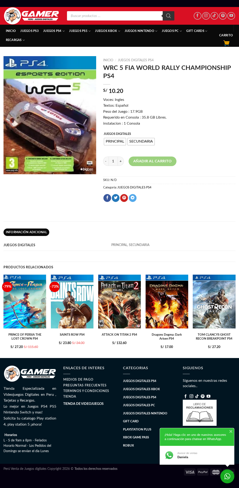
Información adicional (26, 232)
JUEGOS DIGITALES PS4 (136, 60)
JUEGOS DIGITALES (117, 134)
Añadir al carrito (152, 161)
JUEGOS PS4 (52, 31)
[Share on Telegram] (133, 198)
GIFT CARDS (195, 31)
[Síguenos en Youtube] (231, 16)
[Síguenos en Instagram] (206, 16)
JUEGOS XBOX (106, 31)
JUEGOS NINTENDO (139, 31)
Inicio (11, 31)
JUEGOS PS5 (78, 31)
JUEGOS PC (170, 31)
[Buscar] (168, 15)
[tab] (26, 232)
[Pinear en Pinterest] (124, 198)
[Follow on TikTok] (214, 16)
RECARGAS (14, 40)
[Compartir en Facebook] (107, 198)
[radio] (115, 141)
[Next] (235, 316)
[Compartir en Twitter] (116, 198)
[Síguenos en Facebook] (197, 16)
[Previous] (3, 316)
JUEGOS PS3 (29, 31)
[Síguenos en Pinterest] (223, 16)
